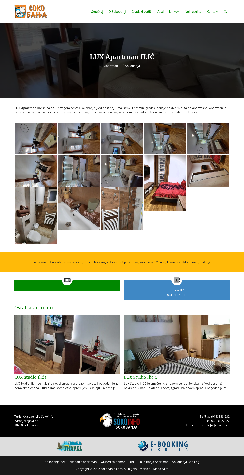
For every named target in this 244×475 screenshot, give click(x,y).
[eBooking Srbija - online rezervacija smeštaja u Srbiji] (163, 446)
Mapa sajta (160, 469)
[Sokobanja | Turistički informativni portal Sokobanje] (31, 11)
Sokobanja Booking (185, 462)
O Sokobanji (117, 11)
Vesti (160, 11)
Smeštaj (97, 11)
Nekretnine (193, 11)
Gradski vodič (141, 11)
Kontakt (212, 11)
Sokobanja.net (55, 462)
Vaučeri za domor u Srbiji (118, 462)
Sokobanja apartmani (83, 462)
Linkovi (174, 11)
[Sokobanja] (69, 446)
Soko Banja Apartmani (153, 462)
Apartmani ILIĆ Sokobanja (122, 66)
